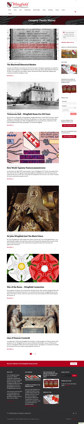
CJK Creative (74, 419)
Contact (10, 13)
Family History (10, 62)
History (57, 10)
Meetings (50, 10)
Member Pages (36, 10)
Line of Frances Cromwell (18, 338)
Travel (44, 10)
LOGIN (67, 385)
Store (20, 10)
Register (63, 111)
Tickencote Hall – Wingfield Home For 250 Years (28, 114)
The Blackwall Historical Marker (21, 64)
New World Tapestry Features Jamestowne (26, 168)
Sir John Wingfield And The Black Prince (25, 236)
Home (9, 10)
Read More (10, 75)
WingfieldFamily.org (31, 406)
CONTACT (10, 401)
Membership (28, 10)
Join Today (73, 363)
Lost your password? (70, 111)
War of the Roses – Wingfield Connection (25, 287)
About (15, 10)
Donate (63, 10)
